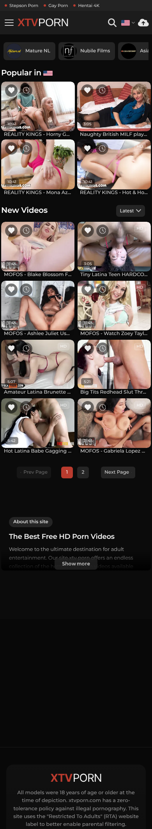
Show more (76, 564)
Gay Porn (58, 5)
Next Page (116, 472)
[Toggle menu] (9, 22)
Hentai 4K (88, 5)
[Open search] (112, 23)
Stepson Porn (23, 5)
